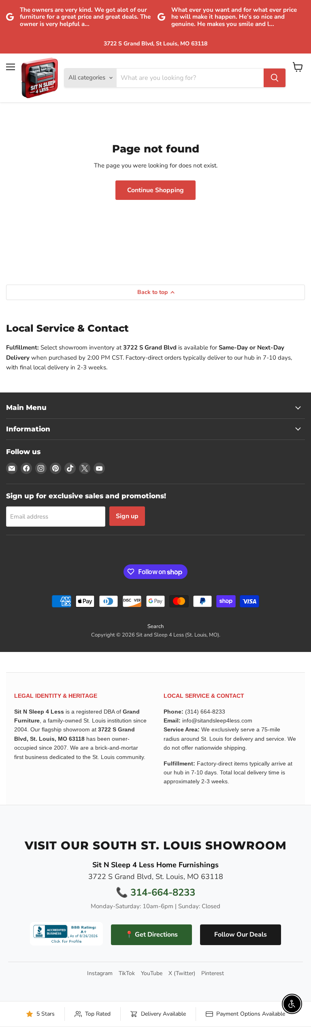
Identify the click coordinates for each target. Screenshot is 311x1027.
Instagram (100, 973)
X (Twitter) (181, 973)
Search (155, 626)
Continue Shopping (155, 190)
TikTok (127, 973)
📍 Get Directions (151, 934)
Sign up (127, 516)
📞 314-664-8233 (155, 892)
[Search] (274, 78)
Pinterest (212, 973)
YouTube (151, 973)
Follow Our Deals (240, 934)
